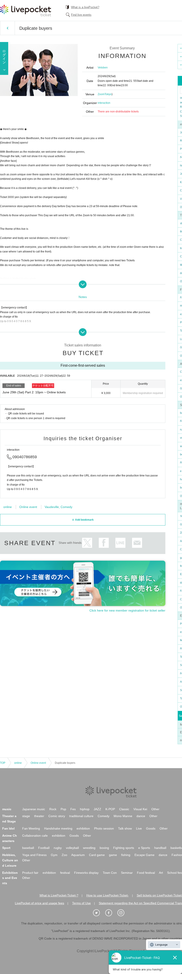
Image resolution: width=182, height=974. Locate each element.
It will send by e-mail (137, 543)
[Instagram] (123, 912)
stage (26, 816)
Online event (28, 507)
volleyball (72, 848)
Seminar (127, 872)
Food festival (146, 872)
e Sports (144, 848)
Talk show (125, 828)
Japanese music (33, 809)
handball (160, 848)
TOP (2, 762)
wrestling (89, 848)
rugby (58, 848)
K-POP (110, 809)
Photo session (104, 828)
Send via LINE (120, 543)
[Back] (7, 28)
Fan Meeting (31, 828)
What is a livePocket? (85, 7)
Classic (124, 809)
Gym (54, 855)
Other (155, 809)
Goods (150, 828)
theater (39, 816)
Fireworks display (86, 872)
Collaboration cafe (35, 835)
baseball (28, 848)
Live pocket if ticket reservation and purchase (25, 10)
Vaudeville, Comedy (58, 507)
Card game (97, 855)
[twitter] (99, 912)
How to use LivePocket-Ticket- (107, 895)
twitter (87, 543)
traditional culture (81, 816)
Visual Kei (140, 809)
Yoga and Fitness (34, 855)
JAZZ (97, 809)
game (113, 855)
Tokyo (108, 94)
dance (140, 816)
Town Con (110, 872)
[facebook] (111, 912)
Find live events (81, 14)
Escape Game (144, 855)
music (6, 809)
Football (43, 848)
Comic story (56, 816)
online (7, 507)
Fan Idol (8, 828)
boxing (104, 848)
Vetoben (103, 67)
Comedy (103, 816)
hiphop (84, 809)
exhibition (83, 828)
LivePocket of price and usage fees (39, 903)
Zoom (101, 94)
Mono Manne (123, 816)
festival (65, 872)
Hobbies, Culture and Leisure (10, 860)
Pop (63, 809)
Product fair (30, 872)
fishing (125, 855)
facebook (104, 543)
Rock (52, 809)
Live (139, 828)
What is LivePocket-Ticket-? (59, 895)
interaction (104, 102)
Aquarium (78, 855)
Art (161, 872)
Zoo (64, 855)
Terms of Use (81, 903)
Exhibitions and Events (10, 878)
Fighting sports (123, 848)
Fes (73, 809)
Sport (6, 848)
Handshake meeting (58, 828)
